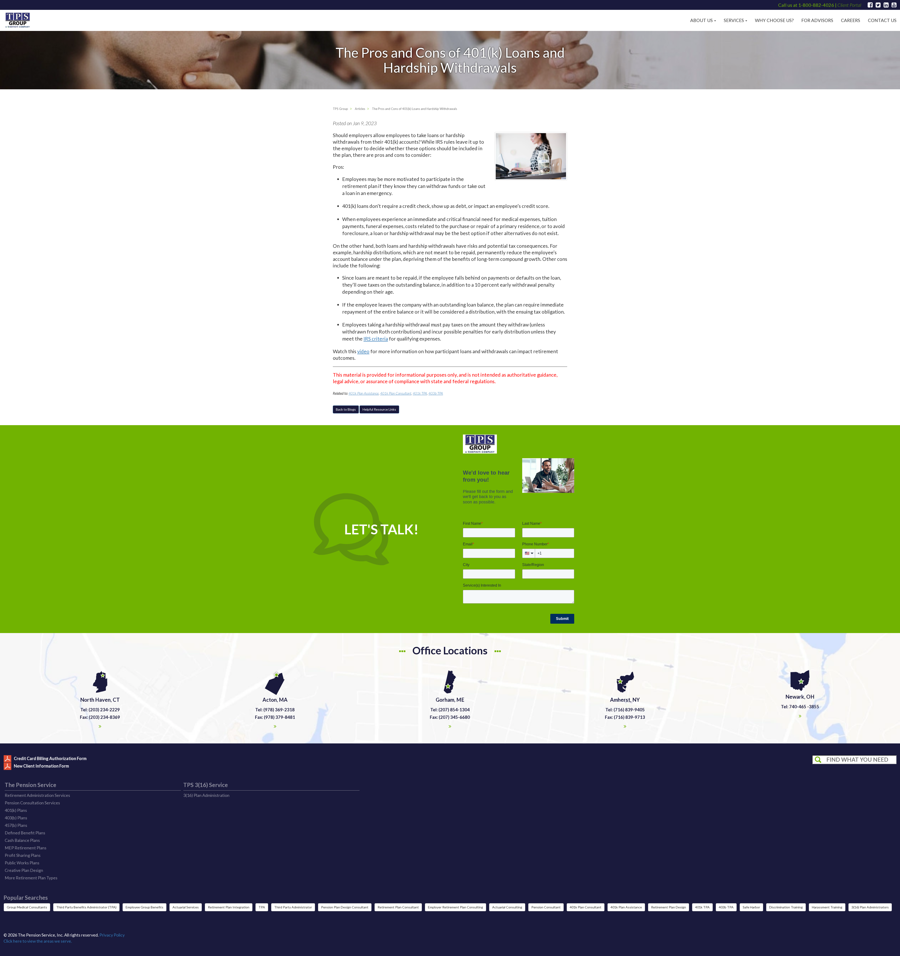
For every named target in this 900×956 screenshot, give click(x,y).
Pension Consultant (546, 907)
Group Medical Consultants (27, 907)
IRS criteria (376, 338)
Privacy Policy (112, 934)
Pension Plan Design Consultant (344, 907)
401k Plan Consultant (395, 393)
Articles (360, 109)
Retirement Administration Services (37, 795)
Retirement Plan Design (668, 907)
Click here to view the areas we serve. (38, 941)
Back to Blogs (346, 409)
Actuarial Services (185, 907)
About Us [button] (702, 20)
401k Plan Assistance (364, 393)
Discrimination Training (786, 907)
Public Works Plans (22, 862)
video (363, 351)
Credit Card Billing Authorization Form (50, 758)
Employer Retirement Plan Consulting (455, 907)
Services (734, 20)
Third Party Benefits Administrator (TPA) (86, 907)
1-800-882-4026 (816, 5)
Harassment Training (827, 907)
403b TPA (435, 393)
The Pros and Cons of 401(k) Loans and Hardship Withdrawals (414, 109)
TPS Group (340, 109)
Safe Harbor (751, 907)
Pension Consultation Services (32, 802)
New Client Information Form (41, 765)
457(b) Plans (16, 825)
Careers (850, 20)
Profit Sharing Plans (23, 855)
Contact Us (882, 20)
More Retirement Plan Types (31, 877)
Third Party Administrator (293, 907)
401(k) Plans (16, 810)
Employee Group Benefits (144, 907)
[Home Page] (18, 20)
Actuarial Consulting (507, 907)
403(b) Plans (16, 817)
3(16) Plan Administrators (870, 907)
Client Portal (849, 5)
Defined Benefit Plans (25, 832)
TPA (262, 907)
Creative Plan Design (24, 870)
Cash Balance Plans (22, 840)
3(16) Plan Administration (206, 795)
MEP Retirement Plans (25, 847)
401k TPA (420, 393)
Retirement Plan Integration (228, 907)
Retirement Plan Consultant (398, 907)
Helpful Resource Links (379, 409)
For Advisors (817, 20)
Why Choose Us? (774, 20)
